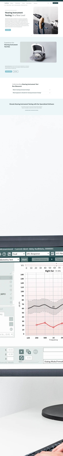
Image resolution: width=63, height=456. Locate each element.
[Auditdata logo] (7, 3)
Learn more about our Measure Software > (32, 110)
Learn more (15, 71)
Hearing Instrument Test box (23, 19)
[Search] (48, 3)
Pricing (23, 3)
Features (11, 3)
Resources (35, 3)
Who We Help (17, 3)
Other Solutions (28, 3)
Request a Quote (8, 71)
